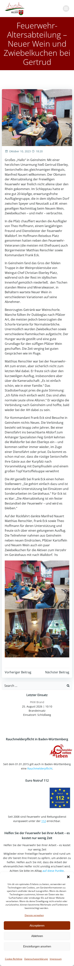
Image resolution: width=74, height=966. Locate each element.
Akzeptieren (37, 925)
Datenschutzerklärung (36, 958)
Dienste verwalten (34, 915)
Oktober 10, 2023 (20, 151)
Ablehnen (37, 936)
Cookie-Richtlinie (13, 958)
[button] (68, 877)
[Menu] (66, 8)
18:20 (39, 151)
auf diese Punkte (53, 870)
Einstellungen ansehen (37, 946)
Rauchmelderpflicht (39, 768)
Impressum (56, 958)
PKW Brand (37, 702)
